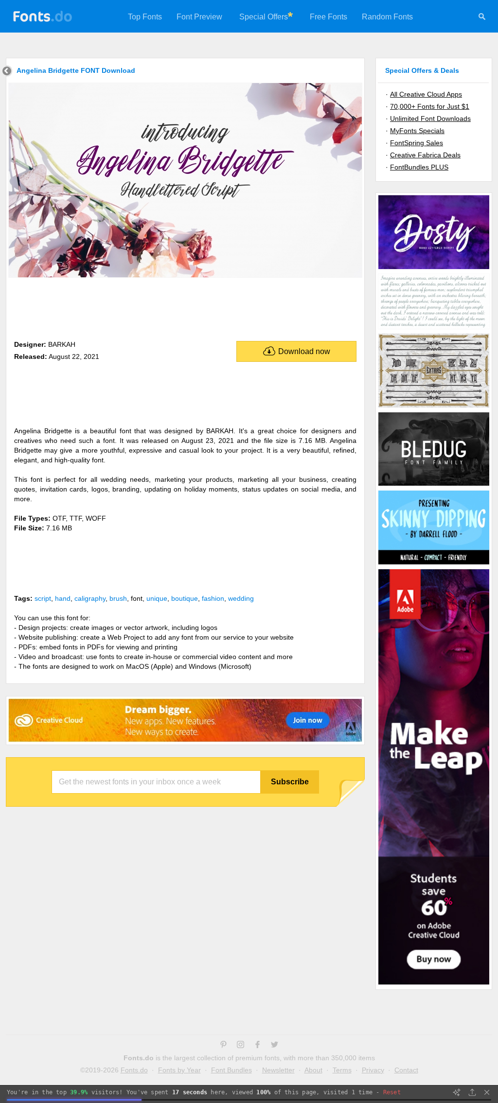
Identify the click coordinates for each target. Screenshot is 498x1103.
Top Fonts (145, 17)
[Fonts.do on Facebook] (257, 1046)
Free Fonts (328, 17)
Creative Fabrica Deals (425, 155)
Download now (304, 351)
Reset (392, 1092)
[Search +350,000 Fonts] (482, 18)
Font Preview (199, 17)
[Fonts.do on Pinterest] (223, 1046)
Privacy (373, 1070)
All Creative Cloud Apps (426, 94)
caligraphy (90, 598)
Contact (406, 1070)
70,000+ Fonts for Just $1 (429, 106)
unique (156, 598)
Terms (342, 1070)
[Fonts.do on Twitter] (274, 1046)
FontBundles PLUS (419, 167)
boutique (184, 598)
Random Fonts (387, 17)
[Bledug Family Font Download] (434, 485)
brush (118, 598)
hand (63, 598)
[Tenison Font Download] (434, 328)
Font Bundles (231, 1070)
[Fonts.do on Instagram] (240, 1046)
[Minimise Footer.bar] (486, 1092)
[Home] (7, 72)
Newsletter (278, 1070)
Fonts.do (134, 1070)
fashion (213, 598)
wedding (241, 598)
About (313, 1070)
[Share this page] (472, 1092)
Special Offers (263, 17)
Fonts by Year (179, 1070)
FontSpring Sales (416, 143)
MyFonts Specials (417, 131)
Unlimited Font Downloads (430, 118)
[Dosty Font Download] (434, 268)
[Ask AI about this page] (456, 1092)
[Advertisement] (185, 307)
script (43, 598)
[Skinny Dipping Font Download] (434, 564)
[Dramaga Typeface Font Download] (434, 407)
